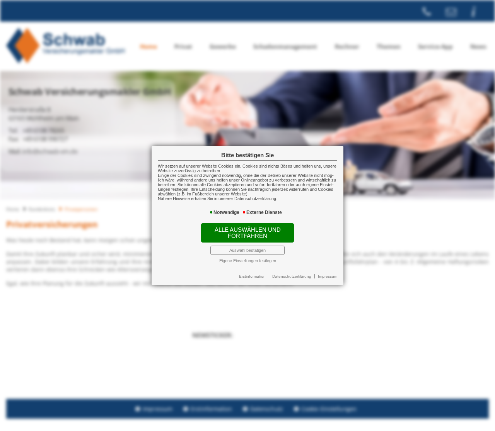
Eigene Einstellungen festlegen (247, 260)
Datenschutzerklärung (291, 276)
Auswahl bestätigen (247, 250)
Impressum (327, 276)
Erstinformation (252, 276)
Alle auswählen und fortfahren (248, 233)
